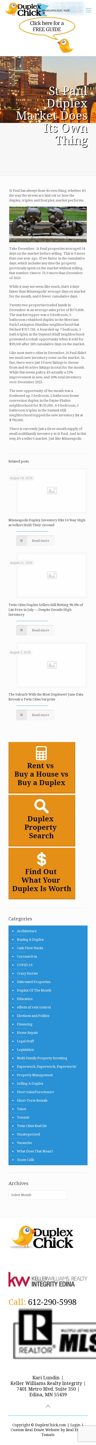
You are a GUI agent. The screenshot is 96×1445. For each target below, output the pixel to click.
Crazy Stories (27, 973)
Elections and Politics (33, 1016)
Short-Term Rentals (32, 1100)
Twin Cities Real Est (32, 1126)
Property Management (35, 1075)
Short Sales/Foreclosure (35, 1092)
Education (25, 999)
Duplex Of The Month (34, 990)
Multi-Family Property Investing (42, 1058)
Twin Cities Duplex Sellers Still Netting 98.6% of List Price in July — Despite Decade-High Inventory (45, 609)
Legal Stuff (25, 1041)
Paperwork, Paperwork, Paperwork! (47, 1066)
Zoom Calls (25, 1160)
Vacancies (24, 1143)
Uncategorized (28, 1134)
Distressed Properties (33, 982)
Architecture (27, 931)
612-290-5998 (52, 1302)
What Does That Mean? (35, 1151)
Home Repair (27, 1033)
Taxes (21, 1109)
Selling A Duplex (30, 1083)
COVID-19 (24, 965)
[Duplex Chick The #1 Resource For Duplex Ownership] (47, 9)
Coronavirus (27, 956)
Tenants (23, 1117)
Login (75, 1425)
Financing (25, 1024)
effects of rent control (34, 1007)
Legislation (25, 1050)
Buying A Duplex (30, 939)
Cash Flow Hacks (30, 948)
